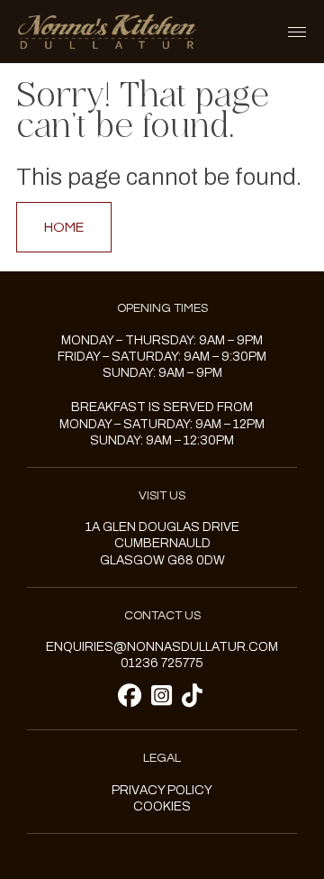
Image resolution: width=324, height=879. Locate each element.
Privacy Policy (162, 790)
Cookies (162, 806)
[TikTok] (192, 696)
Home (64, 227)
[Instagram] (164, 696)
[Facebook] (132, 696)
